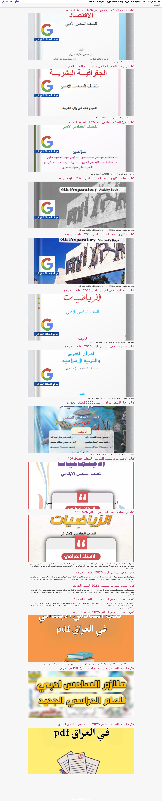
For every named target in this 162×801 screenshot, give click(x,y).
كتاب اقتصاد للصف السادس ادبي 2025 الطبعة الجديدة (100, 10)
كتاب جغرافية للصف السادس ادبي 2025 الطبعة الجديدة (99, 66)
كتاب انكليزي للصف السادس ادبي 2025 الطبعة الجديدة (99, 234)
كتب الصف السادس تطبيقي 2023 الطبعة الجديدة (103, 585)
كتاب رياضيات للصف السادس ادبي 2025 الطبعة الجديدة (99, 290)
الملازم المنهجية (125, 1)
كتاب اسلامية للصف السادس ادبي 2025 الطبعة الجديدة (99, 346)
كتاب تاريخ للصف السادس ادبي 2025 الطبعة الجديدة (101, 122)
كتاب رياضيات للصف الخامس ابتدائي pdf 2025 (104, 512)
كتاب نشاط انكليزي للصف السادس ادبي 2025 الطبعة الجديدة (95, 178)
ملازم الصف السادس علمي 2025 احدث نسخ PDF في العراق (96, 724)
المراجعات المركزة (97, 1)
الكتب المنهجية (139, 1)
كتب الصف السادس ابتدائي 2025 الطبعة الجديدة (103, 612)
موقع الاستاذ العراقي (10, 1)
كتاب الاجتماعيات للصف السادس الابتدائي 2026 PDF (101, 458)
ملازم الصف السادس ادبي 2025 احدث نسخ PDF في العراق (97, 668)
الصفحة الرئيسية (153, 1)
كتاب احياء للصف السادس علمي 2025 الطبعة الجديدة (100, 402)
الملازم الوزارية (111, 1)
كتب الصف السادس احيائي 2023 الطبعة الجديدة (104, 599)
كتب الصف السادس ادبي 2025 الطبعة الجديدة (105, 572)
